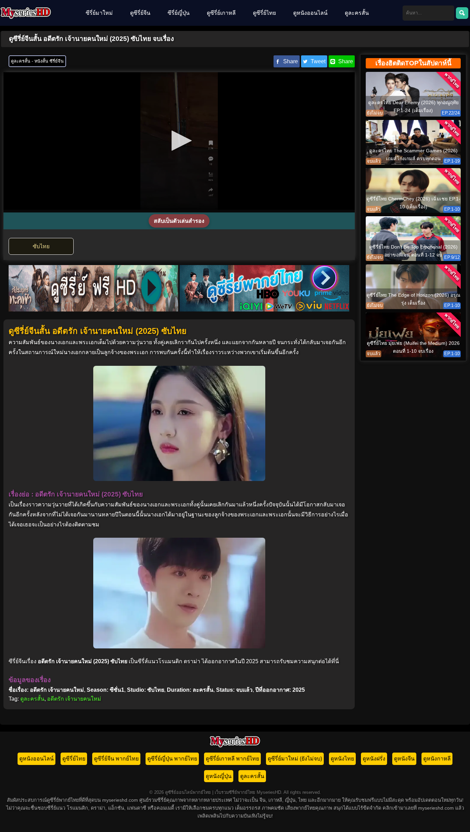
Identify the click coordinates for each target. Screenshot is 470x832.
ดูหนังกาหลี (437, 759)
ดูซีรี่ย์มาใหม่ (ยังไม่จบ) (295, 759)
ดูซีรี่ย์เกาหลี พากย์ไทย (232, 759)
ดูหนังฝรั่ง (374, 759)
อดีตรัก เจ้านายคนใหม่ (74, 699)
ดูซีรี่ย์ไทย (264, 13)
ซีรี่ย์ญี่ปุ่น (179, 13)
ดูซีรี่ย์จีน (140, 13)
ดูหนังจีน (404, 759)
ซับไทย (41, 246)
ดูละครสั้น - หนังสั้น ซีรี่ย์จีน (37, 61)
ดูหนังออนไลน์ (310, 13)
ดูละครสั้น (357, 13)
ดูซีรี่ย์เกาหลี (221, 13)
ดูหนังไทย (342, 759)
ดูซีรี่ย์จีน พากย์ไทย (116, 759)
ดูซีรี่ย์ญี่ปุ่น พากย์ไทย (172, 759)
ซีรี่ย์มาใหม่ (99, 13)
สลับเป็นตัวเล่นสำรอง (179, 221)
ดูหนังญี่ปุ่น (219, 776)
